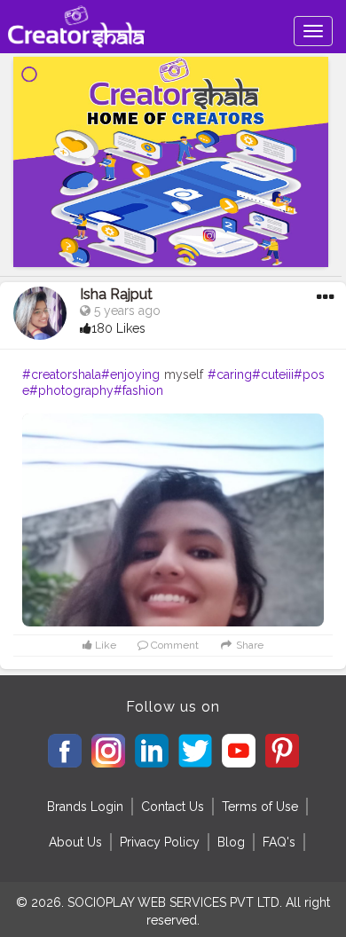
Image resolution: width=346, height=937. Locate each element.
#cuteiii (273, 374)
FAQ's (279, 842)
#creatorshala (61, 374)
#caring (230, 374)
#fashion (138, 390)
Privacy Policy (160, 842)
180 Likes (118, 328)
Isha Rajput (116, 294)
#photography (71, 390)
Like (104, 645)
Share (248, 645)
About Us (75, 842)
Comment (173, 645)
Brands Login (85, 806)
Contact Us (172, 806)
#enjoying (130, 374)
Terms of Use (260, 806)
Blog (231, 842)
